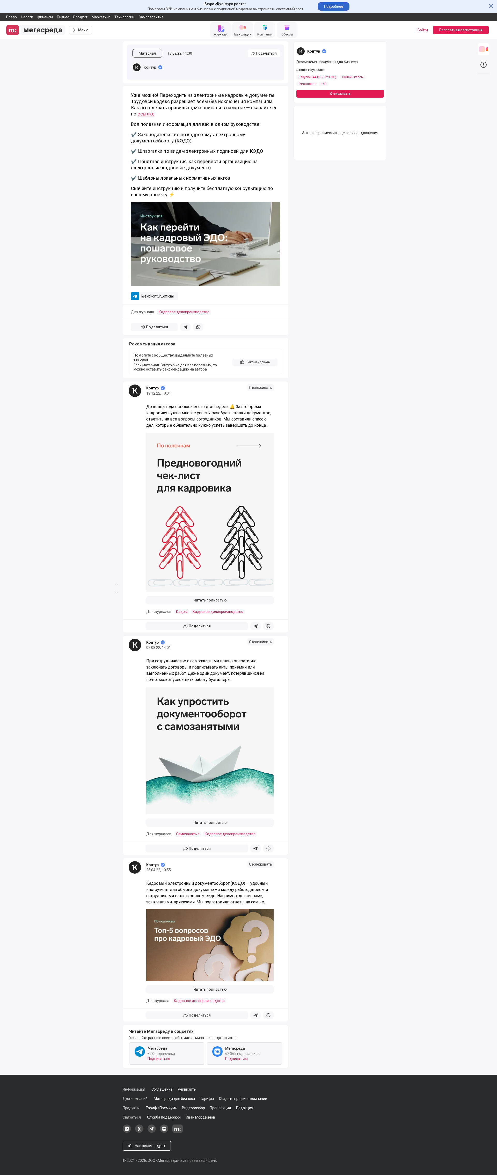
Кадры (181, 612)
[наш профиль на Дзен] (164, 1131)
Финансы (45, 17)
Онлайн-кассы (352, 77)
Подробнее (333, 6)
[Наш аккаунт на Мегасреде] (177, 1131)
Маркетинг (101, 17)
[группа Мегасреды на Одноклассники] (139, 1131)
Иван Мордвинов (200, 1117)
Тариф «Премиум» (161, 1108)
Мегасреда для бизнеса (174, 1099)
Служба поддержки (164, 1117)
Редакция (244, 1108)
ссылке (146, 114)
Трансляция (220, 1108)
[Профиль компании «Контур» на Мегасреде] (136, 67)
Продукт (80, 17)
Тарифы (207, 1099)
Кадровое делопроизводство (184, 312)
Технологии (124, 17)
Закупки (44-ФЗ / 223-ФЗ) (317, 77)
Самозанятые (188, 834)
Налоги (27, 17)
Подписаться (159, 1059)
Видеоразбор (193, 1108)
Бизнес (63, 17)
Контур (150, 67)
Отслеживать (260, 388)
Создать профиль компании (243, 1099)
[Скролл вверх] (116, 294)
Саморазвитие (151, 17)
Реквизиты (187, 1089)
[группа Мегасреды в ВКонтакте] (127, 1131)
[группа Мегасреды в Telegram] (152, 1131)
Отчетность (306, 84)
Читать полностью (210, 600)
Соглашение (162, 1089)
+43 (323, 84)
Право (11, 17)
